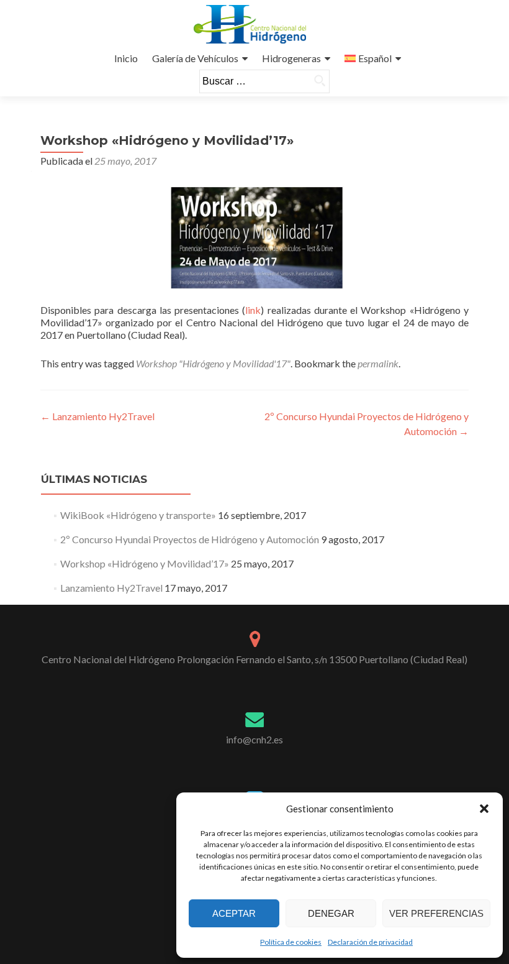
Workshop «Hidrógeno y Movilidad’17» (144, 563)
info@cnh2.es (254, 739)
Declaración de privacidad (370, 942)
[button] (484, 808)
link (253, 310)
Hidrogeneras (291, 58)
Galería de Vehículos (195, 58)
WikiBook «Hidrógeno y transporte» (138, 515)
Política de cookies (291, 942)
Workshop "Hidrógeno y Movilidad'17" (213, 363)
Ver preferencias (436, 913)
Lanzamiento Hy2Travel (97, 416)
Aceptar (234, 913)
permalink (378, 363)
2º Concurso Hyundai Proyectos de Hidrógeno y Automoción (189, 539)
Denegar (331, 913)
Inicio (126, 58)
